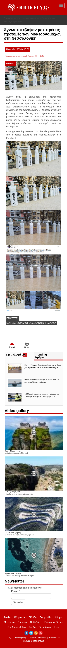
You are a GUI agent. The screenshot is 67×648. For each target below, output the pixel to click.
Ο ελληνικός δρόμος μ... (14, 533)
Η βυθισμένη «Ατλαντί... (13, 573)
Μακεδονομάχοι (17, 323)
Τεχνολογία (45, 627)
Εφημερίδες (46, 617)
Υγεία (57, 627)
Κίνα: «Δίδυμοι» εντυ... (13, 451)
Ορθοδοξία (35, 622)
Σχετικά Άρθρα (20, 355)
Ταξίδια (32, 627)
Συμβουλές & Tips (16, 627)
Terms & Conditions (37, 638)
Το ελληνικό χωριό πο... (14, 492)
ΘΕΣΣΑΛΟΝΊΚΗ (37, 323)
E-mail (15, 591)
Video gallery (17, 410)
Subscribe (18, 602)
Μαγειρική (9, 622)
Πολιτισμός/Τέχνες (53, 622)
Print (26, 347)
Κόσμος (59, 617)
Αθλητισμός (19, 617)
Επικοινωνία (54, 638)
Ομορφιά (22, 622)
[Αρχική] (27, 7)
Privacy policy (20, 638)
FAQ (9, 638)
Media (7, 617)
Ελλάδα (10, 63)
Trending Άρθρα (41, 356)
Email (12, 347)
